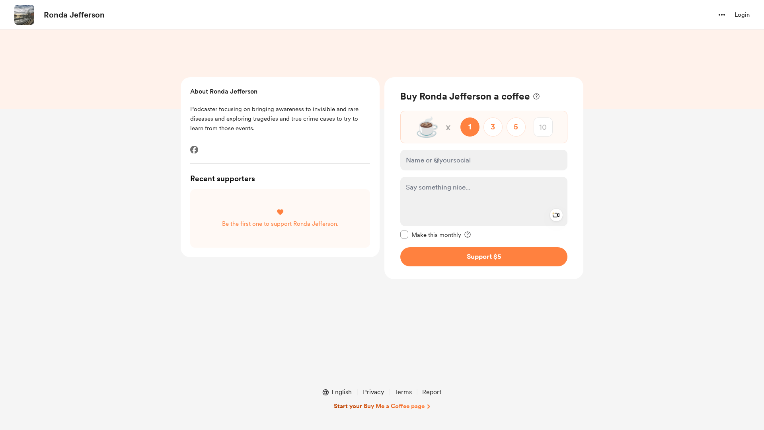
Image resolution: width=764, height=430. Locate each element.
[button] (721, 14)
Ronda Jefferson (74, 15)
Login (742, 14)
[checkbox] (430, 234)
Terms (403, 392)
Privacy (373, 392)
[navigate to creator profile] (24, 15)
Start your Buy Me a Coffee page (379, 406)
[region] (483, 178)
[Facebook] (194, 150)
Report (431, 392)
